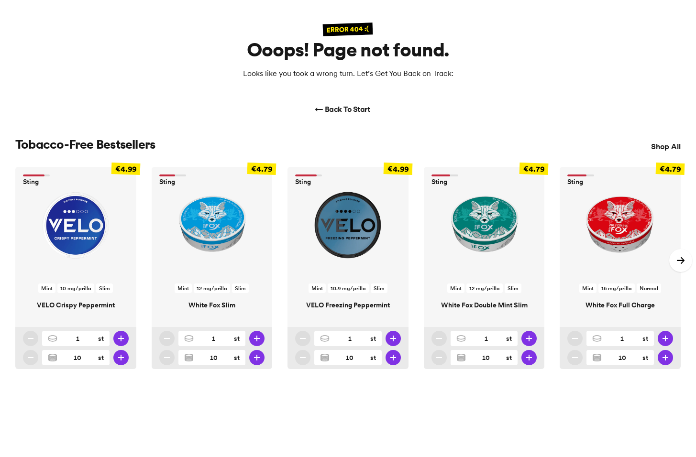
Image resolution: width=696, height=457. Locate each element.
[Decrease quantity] (30, 338)
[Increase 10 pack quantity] (121, 357)
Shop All (666, 146)
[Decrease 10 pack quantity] (30, 357)
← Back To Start (342, 109)
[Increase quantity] (121, 338)
